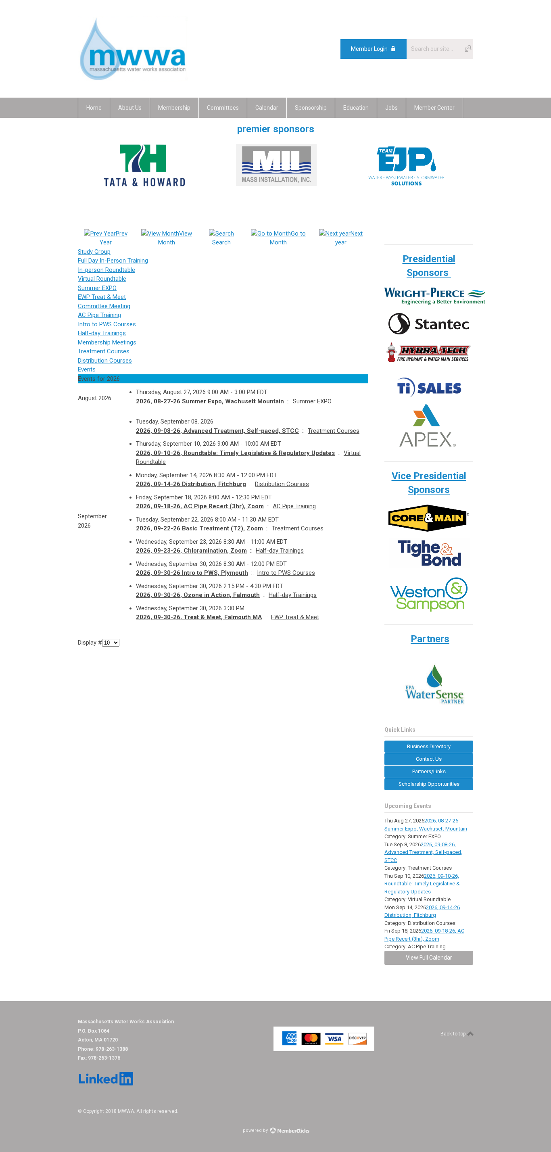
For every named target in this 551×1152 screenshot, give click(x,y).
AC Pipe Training (99, 315)
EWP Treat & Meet (102, 297)
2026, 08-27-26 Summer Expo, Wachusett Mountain (210, 401)
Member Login (369, 49)
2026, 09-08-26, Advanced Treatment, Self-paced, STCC (217, 430)
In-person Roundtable (106, 269)
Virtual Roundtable (102, 278)
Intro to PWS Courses (107, 324)
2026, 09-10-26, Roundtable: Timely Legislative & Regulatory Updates (235, 453)
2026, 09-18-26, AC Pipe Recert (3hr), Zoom (200, 506)
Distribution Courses (105, 360)
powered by (256, 1130)
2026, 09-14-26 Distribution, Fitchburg (191, 484)
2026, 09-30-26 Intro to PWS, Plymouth (192, 572)
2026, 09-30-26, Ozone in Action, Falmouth (198, 595)
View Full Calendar (429, 957)
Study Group (94, 251)
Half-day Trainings (102, 333)
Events (87, 369)
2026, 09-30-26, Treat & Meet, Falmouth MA (199, 617)
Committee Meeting (104, 306)
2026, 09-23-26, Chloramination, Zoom (191, 550)
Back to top (453, 1034)
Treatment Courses (103, 351)
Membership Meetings (107, 342)
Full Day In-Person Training (113, 260)
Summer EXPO (97, 288)
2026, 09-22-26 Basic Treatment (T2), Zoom (199, 528)
